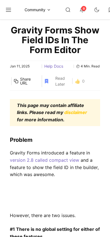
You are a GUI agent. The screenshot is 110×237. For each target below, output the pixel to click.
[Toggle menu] (8, 9)
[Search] (68, 10)
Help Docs (53, 66)
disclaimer (75, 112)
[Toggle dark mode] (97, 10)
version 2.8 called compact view (44, 160)
